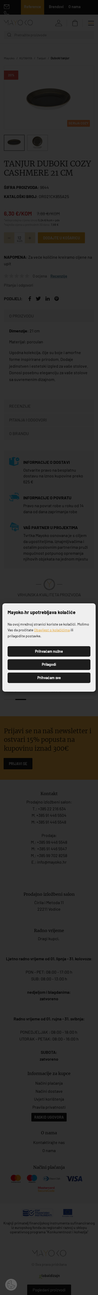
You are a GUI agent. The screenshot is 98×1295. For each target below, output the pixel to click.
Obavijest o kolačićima (52, 630)
